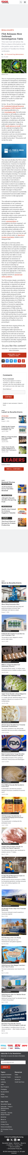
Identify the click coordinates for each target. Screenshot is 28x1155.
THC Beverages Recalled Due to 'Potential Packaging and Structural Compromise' (12, 817)
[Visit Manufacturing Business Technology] (17, 1048)
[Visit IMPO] (24, 1045)
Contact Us (10, 1145)
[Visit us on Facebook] (8, 1140)
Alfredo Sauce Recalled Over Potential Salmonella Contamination (13, 725)
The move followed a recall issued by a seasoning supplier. (13, 913)
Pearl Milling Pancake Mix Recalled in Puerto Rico (13, 785)
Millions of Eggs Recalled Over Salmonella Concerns (9, 438)
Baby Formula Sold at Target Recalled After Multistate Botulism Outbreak (13, 754)
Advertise (16, 1143)
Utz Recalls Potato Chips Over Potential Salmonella (14, 909)
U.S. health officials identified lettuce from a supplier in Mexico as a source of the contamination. (14, 699)
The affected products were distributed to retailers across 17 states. (13, 851)
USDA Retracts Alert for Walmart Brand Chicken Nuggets (13, 995)
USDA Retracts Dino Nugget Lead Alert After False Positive (13, 966)
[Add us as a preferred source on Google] (23, 360)
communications (11, 221)
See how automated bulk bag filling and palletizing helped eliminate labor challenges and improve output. (13, 608)
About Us (23, 1143)
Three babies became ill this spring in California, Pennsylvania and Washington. (13, 758)
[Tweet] (15, 360)
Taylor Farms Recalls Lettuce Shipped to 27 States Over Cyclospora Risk (9, 448)
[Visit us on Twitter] (11, 1140)
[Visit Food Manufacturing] (10, 1045)
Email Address (7, 389)
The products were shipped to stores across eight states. (12, 638)
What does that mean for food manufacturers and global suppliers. (12, 940)
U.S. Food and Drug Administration (14, 54)
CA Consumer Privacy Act (15, 1148)
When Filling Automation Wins (9, 418)
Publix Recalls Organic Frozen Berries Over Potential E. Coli (8, 428)
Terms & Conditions (14, 1147)
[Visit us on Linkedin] (15, 1140)
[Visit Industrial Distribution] (3, 1048)
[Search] (20, 2)
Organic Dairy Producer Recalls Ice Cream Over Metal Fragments (12, 847)
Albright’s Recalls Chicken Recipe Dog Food (9, 500)
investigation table (10, 112)
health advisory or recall (13, 126)
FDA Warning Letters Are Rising (11, 937)
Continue (8, 397)
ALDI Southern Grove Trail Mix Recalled (7, 488)
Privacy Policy (18, 1145)
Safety (4, 935)
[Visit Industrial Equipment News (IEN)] (17, 1045)
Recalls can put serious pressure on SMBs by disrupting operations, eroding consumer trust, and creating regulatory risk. (14, 881)
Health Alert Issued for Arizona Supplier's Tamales (9, 511)
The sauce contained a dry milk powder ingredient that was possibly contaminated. (14, 729)
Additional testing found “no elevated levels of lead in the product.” (14, 999)
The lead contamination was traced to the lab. (13, 970)
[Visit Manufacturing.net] (10, 1048)
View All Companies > (14, 469)
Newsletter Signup (7, 1143)
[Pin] (19, 360)
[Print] (3, 360)
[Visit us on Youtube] (19, 1140)
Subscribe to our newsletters (14, 355)
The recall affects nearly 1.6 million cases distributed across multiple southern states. (14, 669)
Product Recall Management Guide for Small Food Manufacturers (13, 876)
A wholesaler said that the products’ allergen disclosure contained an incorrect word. (13, 790)
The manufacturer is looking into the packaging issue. (12, 822)
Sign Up (5, 1067)
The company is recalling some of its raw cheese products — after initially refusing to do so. (14, 1029)
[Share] (7, 360)
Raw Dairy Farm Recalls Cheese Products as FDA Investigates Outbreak (14, 1024)
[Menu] (24, 2)
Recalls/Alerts (8, 30)
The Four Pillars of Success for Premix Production (9, 523)
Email (2, 1059)
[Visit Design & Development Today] (3, 1045)
